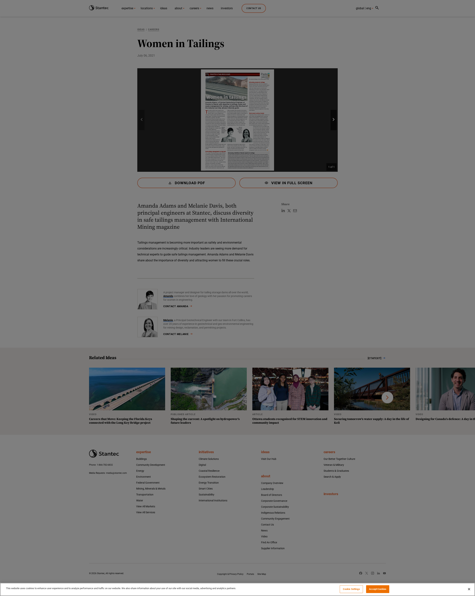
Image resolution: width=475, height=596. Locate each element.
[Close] (469, 589)
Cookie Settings (351, 589)
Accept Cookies (377, 589)
